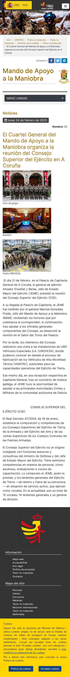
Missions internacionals (25, 607)
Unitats (16, 593)
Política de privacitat (24, 569)
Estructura (18, 597)
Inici (9, 40)
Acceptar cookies (50, 668)
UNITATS (19, 40)
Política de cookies (21, 668)
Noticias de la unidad (28, 43)
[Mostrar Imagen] (27, 186)
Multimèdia (18, 614)
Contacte (17, 576)
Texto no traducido (36, 40)
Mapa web (18, 559)
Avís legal (18, 566)
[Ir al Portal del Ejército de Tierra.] (35, 22)
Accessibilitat (20, 562)
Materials (17, 600)
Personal (17, 590)
